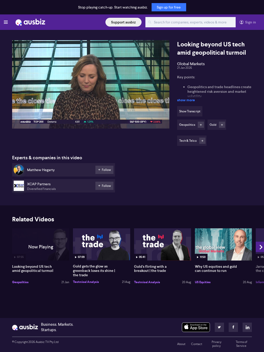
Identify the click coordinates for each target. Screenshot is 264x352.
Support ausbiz (123, 22)
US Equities (203, 282)
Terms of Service (241, 344)
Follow (201, 125)
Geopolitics (20, 282)
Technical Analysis (86, 282)
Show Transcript (189, 111)
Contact (196, 344)
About (181, 344)
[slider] (90, 110)
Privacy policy (216, 344)
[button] (92, 86)
